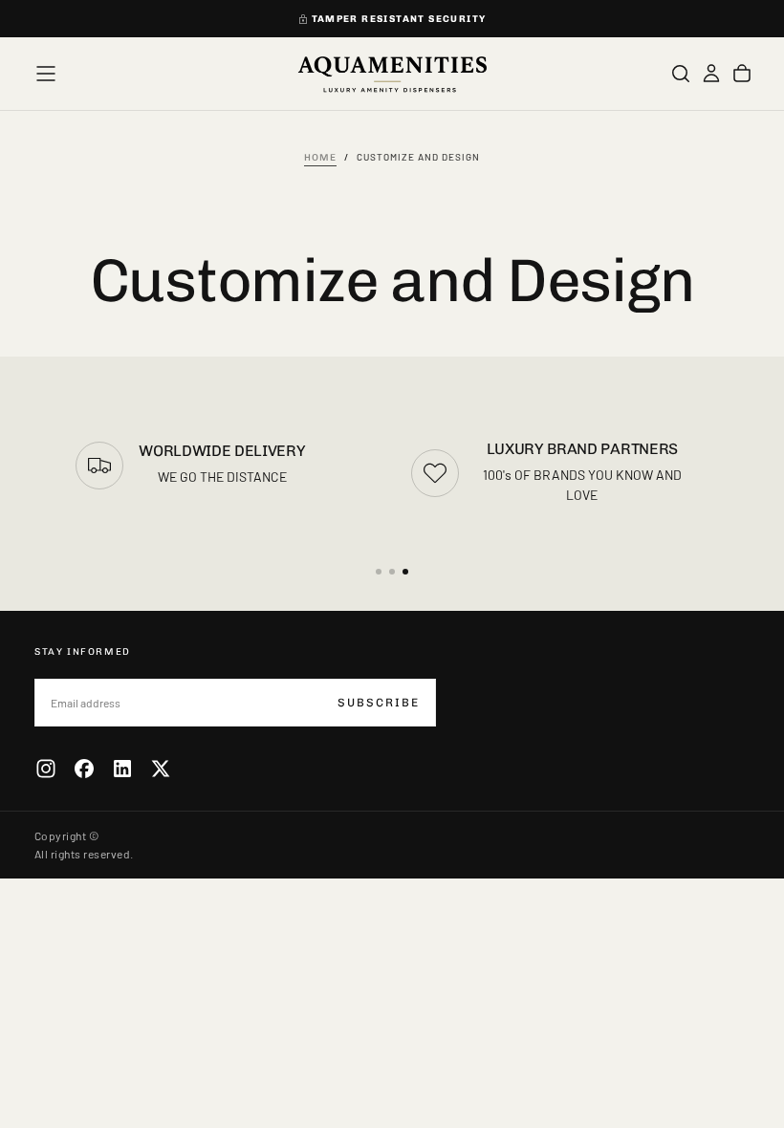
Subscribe (379, 702)
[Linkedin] (122, 768)
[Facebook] (84, 768)
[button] (45, 73)
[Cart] (741, 73)
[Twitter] (160, 768)
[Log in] (711, 73)
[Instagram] (45, 768)
